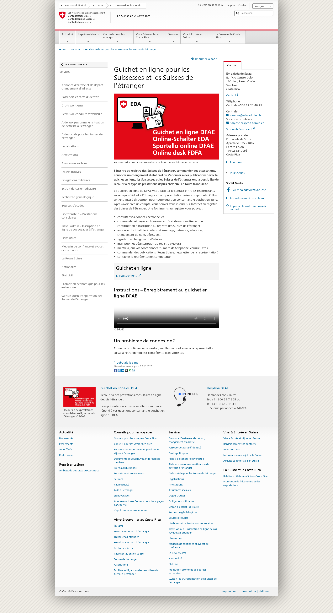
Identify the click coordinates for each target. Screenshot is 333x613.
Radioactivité (121, 484)
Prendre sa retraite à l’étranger (131, 542)
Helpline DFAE (218, 388)
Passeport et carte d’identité (185, 447)
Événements (66, 443)
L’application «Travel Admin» (130, 510)
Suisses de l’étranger (125, 559)
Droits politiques (178, 453)
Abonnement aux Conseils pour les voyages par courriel (139, 503)
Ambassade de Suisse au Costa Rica (79, 470)
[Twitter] (119, 369)
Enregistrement (126, 275)
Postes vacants (67, 455)
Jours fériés (237, 173)
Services (173, 34)
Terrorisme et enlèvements (129, 473)
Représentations (88, 34)
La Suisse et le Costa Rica (227, 36)
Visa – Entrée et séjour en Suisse (241, 438)
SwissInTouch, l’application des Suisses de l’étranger (193, 580)
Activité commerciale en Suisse (241, 460)
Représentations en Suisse (129, 553)
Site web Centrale (238, 129)
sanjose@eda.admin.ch (245, 115)
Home (62, 49)
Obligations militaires (181, 501)
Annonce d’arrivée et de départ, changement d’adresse (187, 440)
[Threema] (127, 369)
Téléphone (236, 162)
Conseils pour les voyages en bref (133, 443)
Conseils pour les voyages (114, 36)
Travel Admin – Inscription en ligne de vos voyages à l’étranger (193, 531)
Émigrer (118, 525)
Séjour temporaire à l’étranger (131, 531)
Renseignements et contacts (239, 443)
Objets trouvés (177, 495)
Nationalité (175, 558)
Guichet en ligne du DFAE (119, 388)
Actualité (67, 34)
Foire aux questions (125, 467)
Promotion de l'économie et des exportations (241, 483)
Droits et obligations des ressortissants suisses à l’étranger (136, 572)
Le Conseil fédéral (75, 5)
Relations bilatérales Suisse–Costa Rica (245, 476)
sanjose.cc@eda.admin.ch (247, 123)
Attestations (176, 484)
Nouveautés (66, 438)
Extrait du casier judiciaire (184, 506)
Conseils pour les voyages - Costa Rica (135, 438)
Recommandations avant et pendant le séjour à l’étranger (136, 451)
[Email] (133, 369)
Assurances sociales (180, 490)
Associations (121, 564)
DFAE (100, 5)
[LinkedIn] (123, 369)
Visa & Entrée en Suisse (193, 36)
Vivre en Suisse (231, 449)
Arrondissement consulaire (246, 198)
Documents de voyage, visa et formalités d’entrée (137, 460)
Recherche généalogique (183, 512)
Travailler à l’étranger (126, 537)
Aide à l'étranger (123, 490)
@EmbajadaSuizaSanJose (249, 190)
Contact (231, 65)
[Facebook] (116, 369)
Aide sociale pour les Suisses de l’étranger (192, 473)
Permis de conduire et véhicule (186, 458)
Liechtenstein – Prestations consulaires (191, 523)
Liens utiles (175, 538)
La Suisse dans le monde (127, 5)
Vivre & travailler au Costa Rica (148, 36)
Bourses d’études (178, 518)
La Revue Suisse (177, 552)
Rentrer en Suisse (124, 548)
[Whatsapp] (130, 369)
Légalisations (176, 479)
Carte (230, 95)
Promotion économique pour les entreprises (187, 571)
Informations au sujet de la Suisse (242, 455)
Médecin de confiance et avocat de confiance (189, 545)
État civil (173, 564)
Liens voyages (122, 495)
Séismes (118, 479)
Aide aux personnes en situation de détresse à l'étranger (189, 466)
